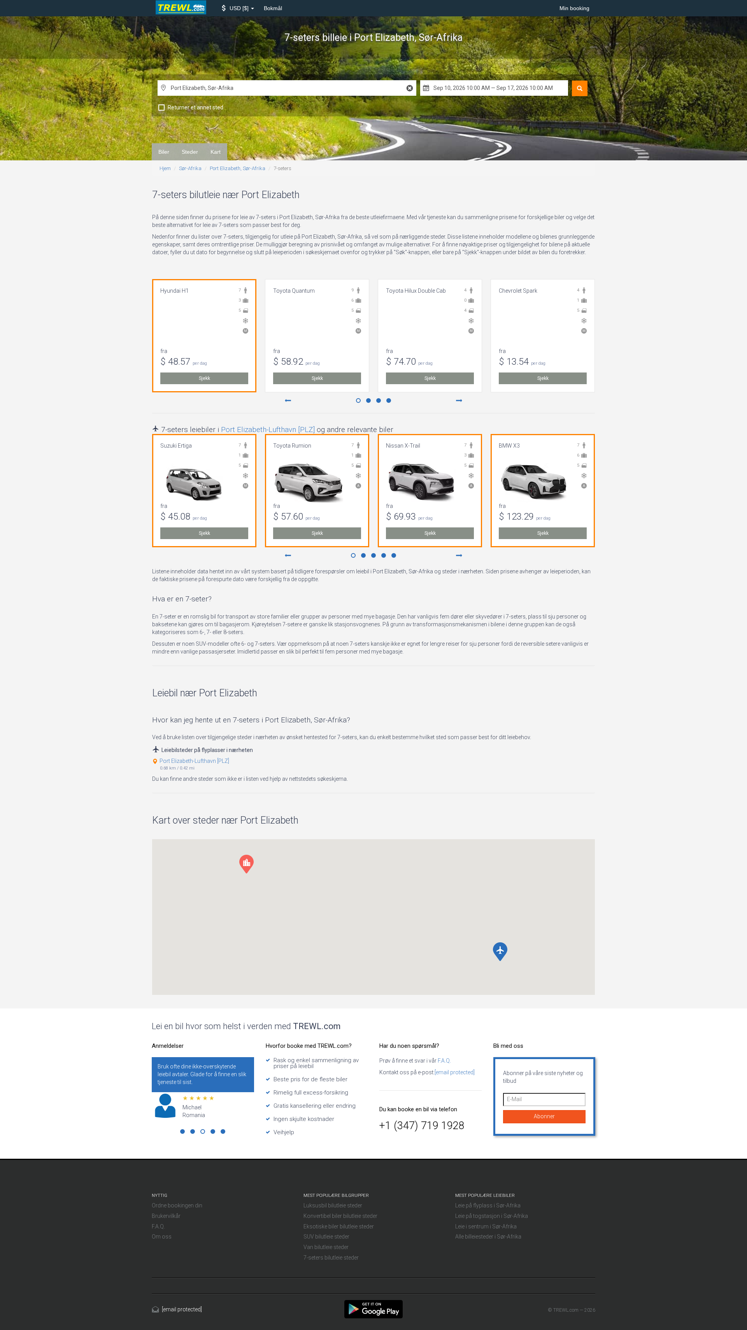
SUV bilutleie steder (326, 1236)
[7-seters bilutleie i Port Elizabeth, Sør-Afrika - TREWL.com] (373, 1309)
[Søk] (579, 88)
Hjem (165, 168)
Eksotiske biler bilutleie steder (338, 1226)
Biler (163, 152)
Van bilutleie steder (326, 1247)
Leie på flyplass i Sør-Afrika (488, 1205)
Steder (190, 152)
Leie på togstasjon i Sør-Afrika (491, 1216)
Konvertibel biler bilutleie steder (340, 1216)
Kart (215, 152)
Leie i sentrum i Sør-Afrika (486, 1226)
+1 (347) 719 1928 (422, 1125)
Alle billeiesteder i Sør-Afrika (488, 1236)
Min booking (574, 8)
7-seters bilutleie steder (331, 1257)
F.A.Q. (444, 1061)
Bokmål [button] (273, 8)
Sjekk (204, 378)
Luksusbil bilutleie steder (332, 1205)
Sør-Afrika (190, 168)
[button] (238, 8)
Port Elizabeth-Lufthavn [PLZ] (268, 429)
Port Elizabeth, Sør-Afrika (237, 168)
